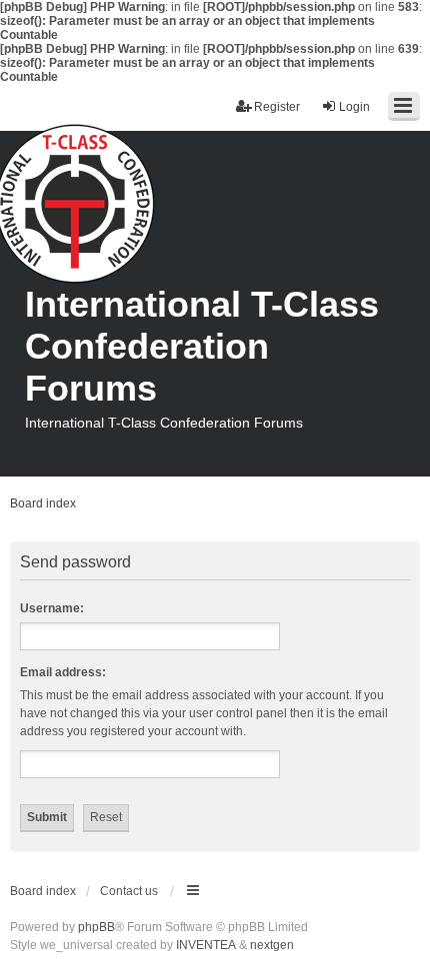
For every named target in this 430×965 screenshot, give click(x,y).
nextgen (272, 945)
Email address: (63, 672)
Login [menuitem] (354, 107)
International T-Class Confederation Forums (202, 346)
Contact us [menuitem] (129, 891)
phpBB (96, 927)
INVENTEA (206, 945)
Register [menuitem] (277, 107)
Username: (52, 608)
